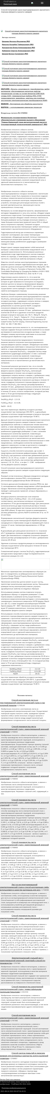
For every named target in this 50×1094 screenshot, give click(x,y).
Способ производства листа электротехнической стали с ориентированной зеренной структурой (24, 729)
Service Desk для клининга (10, 1079)
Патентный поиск (10, 4)
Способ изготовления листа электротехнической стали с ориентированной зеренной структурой (24, 776)
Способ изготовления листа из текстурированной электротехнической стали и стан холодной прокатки (22, 702)
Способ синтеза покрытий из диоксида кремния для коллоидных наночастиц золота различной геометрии (24, 1055)
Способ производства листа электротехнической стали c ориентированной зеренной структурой (24, 845)
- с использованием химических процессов (21, 107)
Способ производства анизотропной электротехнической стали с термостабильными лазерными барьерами (21, 989)
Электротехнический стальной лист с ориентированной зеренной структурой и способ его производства (22, 960)
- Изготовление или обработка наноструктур (22, 104)
